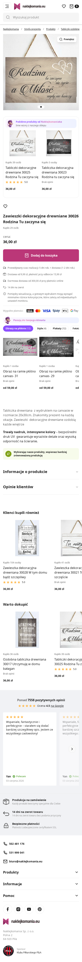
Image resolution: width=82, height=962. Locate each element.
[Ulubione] (64, 6)
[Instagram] (18, 909)
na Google (57, 706)
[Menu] (7, 6)
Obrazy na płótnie (18, 328)
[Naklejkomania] (41, 921)
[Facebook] (7, 909)
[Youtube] (29, 909)
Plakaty (59, 328)
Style (41, 328)
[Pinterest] (39, 909)
